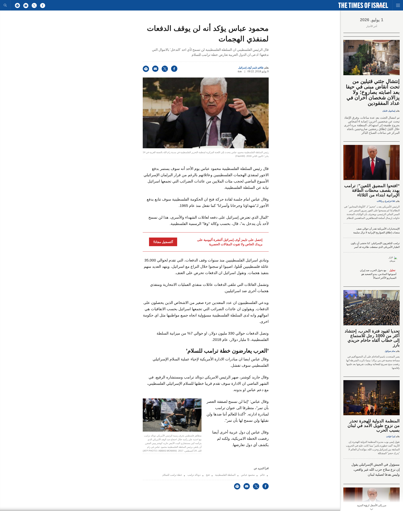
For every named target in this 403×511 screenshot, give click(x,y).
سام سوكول (390, 351)
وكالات (380, 201)
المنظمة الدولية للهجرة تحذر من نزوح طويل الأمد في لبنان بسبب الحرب (374, 425)
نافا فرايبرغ (390, 201)
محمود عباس (248, 474)
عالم (262, 474)
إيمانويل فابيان (388, 111)
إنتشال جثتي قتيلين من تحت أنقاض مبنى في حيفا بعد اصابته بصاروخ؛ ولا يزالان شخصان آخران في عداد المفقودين (373, 92)
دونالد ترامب (193, 474)
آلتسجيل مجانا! (163, 242)
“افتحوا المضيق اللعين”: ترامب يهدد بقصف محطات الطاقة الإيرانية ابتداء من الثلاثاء (372, 190)
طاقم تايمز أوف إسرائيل (251, 67)
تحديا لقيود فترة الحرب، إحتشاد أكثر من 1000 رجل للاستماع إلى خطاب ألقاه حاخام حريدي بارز (372, 338)
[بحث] (5, 5)
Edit (240, 71)
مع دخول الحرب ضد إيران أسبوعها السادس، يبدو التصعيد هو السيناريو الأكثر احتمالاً (378, 274)
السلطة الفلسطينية (225, 474)
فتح (208, 474)
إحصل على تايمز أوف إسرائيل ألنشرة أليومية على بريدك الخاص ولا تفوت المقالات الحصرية (229, 242)
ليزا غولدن (390, 436)
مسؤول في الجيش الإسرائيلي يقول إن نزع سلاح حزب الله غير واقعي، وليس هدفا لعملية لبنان (375, 469)
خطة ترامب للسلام (172, 474)
